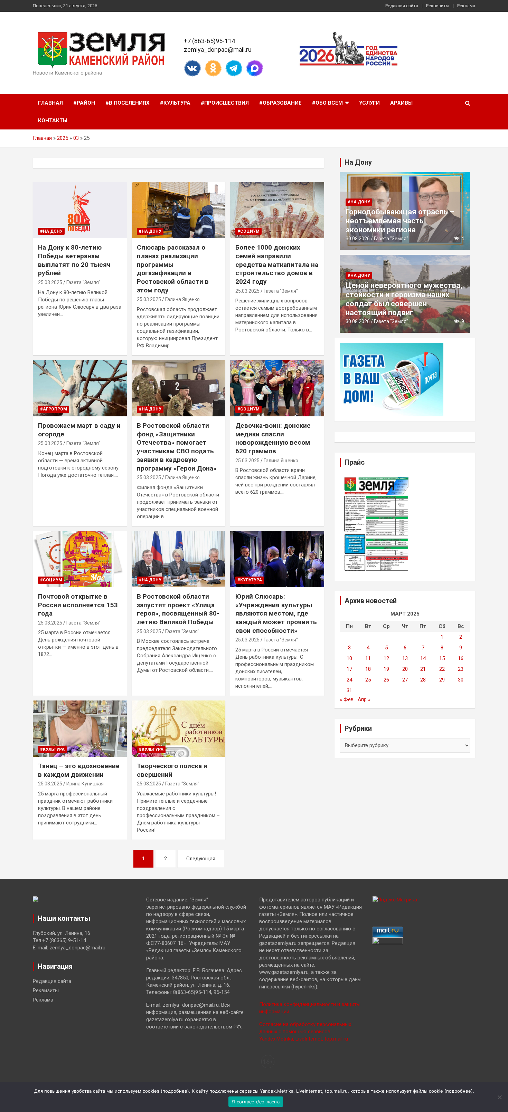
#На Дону (51, 231)
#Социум (248, 231)
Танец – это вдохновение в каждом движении (79, 770)
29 (442, 680)
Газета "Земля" (83, 282)
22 (442, 669)
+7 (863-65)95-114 (209, 41)
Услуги (369, 103)
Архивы (401, 103)
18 (368, 669)
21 (423, 669)
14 (423, 658)
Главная (50, 103)
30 (460, 680)
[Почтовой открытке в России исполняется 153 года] (79, 559)
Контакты (52, 120)
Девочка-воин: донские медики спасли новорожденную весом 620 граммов (273, 438)
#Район (84, 103)
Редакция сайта (401, 5)
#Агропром (53, 409)
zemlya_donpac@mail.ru (218, 49)
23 (460, 669)
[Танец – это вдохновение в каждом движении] (79, 728)
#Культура (175, 103)
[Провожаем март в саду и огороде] (79, 388)
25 (368, 680)
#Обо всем (327, 103)
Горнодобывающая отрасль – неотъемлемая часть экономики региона (400, 220)
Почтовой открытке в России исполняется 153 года (78, 604)
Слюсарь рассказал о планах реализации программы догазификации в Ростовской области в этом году (173, 268)
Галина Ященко (182, 299)
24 (349, 680)
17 (349, 669)
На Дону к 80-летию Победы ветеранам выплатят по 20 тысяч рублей (74, 260)
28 (423, 680)
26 (386, 680)
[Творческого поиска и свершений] (178, 728)
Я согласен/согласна (256, 1101)
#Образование (280, 103)
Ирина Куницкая (85, 783)
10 (349, 658)
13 (405, 658)
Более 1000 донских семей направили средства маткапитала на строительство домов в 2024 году (276, 264)
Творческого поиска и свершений (172, 770)
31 (349, 690)
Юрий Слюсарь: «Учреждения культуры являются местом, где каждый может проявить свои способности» (276, 613)
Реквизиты (437, 5)
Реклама (466, 5)
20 (405, 669)
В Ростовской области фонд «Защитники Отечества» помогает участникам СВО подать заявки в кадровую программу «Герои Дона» (177, 447)
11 (368, 658)
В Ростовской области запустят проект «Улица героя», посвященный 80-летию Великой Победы (178, 609)
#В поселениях (127, 103)
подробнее (174, 1091)
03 (76, 138)
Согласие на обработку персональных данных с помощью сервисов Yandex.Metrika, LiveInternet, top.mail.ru (305, 1031)
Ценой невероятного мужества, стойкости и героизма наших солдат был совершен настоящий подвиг (404, 299)
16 (460, 658)
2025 (62, 138)
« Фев (347, 699)
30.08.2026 (358, 238)
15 (442, 658)
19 (386, 669)
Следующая (200, 858)
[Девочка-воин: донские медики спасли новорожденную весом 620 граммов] (277, 388)
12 (386, 658)
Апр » (364, 699)
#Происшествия (225, 103)
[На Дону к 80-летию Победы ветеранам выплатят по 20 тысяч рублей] (79, 210)
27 (405, 680)
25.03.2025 (50, 282)
